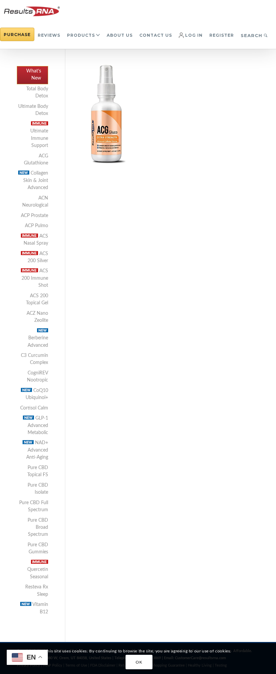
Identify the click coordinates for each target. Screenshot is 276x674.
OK (139, 662)
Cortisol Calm (34, 408)
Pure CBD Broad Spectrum (38, 527)
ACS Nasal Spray (36, 240)
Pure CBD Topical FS (37, 471)
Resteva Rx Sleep (36, 590)
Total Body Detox (37, 92)
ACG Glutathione (36, 159)
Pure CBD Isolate (38, 489)
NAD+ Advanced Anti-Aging (37, 450)
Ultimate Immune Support (39, 138)
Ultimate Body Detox (33, 110)
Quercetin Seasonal (37, 573)
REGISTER (221, 35)
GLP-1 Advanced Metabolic (38, 425)
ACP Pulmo (36, 225)
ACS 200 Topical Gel (37, 299)
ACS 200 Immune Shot (35, 278)
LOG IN (193, 35)
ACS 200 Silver (38, 257)
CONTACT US (155, 35)
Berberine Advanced (38, 341)
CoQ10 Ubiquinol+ (37, 394)
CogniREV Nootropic (37, 376)
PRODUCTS (81, 35)
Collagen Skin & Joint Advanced (35, 180)
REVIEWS (49, 35)
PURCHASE (17, 34)
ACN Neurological (35, 202)
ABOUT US (120, 35)
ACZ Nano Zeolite (37, 317)
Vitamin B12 (39, 608)
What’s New (33, 75)
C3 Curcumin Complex (34, 359)
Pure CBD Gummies (38, 548)
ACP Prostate (34, 215)
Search (252, 35)
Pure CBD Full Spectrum (33, 506)
